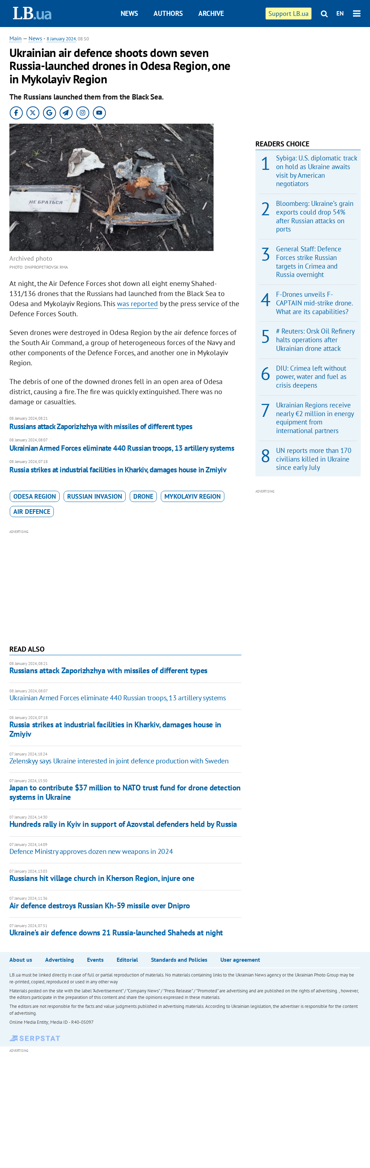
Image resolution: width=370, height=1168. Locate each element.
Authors (168, 13)
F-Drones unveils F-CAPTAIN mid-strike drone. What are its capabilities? (314, 303)
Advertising (59, 959)
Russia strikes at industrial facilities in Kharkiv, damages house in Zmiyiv (118, 470)
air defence (31, 511)
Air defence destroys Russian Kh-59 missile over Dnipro (99, 905)
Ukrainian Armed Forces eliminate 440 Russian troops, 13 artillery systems (122, 448)
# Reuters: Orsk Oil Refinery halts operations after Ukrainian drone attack (315, 340)
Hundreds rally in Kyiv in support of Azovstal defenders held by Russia (123, 824)
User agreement (240, 959)
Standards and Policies (179, 959)
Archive (211, 13)
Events (95, 959)
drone (143, 496)
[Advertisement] (125, 586)
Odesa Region (34, 496)
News (129, 13)
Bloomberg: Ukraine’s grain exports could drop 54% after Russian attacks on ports (314, 216)
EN (340, 13)
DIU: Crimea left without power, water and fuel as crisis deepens (311, 377)
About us (20, 959)
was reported (137, 303)
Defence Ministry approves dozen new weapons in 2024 (91, 851)
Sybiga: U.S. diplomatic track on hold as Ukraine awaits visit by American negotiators (316, 171)
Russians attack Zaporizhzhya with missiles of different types (101, 426)
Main (15, 38)
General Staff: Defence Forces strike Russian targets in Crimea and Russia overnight (308, 261)
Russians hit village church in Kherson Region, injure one (101, 878)
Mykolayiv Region (192, 496)
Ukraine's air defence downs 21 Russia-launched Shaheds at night (116, 932)
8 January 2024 (61, 39)
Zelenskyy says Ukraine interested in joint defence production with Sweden (119, 761)
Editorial (127, 959)
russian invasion (94, 496)
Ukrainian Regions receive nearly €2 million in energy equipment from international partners (315, 418)
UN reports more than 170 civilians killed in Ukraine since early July (313, 459)
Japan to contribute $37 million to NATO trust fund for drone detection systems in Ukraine (125, 792)
